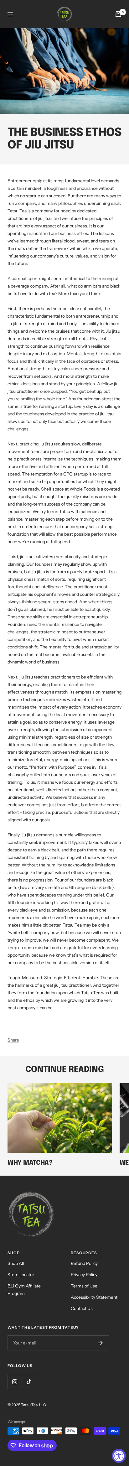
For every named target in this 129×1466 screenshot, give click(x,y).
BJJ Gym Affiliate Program (24, 1289)
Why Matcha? (30, 1163)
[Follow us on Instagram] (15, 1382)
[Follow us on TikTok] (29, 1382)
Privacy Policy (84, 1274)
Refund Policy (84, 1263)
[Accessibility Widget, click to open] (119, 1456)
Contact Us (82, 1308)
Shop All (16, 1263)
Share (13, 1040)
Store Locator (21, 1274)
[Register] (100, 1343)
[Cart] (118, 14)
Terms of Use (84, 1286)
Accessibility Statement (94, 1297)
